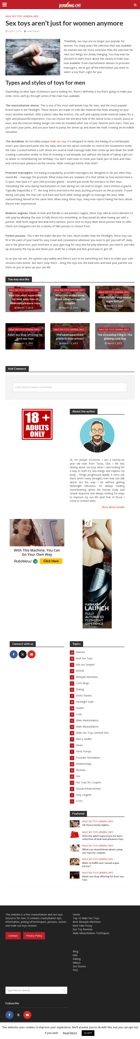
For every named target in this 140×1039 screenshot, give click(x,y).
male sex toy (58, 141)
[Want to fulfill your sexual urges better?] (74, 861)
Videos (77, 962)
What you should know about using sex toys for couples (70, 299)
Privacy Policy (34, 935)
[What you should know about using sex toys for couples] (74, 847)
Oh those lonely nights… (96, 824)
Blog (75, 951)
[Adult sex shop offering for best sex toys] (74, 874)
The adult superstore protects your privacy (70, 336)
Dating (77, 959)
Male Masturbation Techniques (91, 933)
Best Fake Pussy (82, 925)
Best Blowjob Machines (87, 921)
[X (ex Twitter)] (23, 654)
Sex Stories (79, 966)
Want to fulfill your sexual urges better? (114, 299)
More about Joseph (113, 507)
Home (76, 914)
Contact (13, 935)
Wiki (75, 955)
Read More (70, 1033)
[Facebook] (14, 654)
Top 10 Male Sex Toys (86, 918)
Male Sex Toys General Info (22, 16)
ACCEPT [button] (88, 1033)
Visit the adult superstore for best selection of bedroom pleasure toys (25, 299)
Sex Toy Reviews (83, 929)
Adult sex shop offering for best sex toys (25, 336)
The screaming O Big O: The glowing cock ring (114, 336)
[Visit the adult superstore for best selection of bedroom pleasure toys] (74, 834)
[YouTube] (32, 654)
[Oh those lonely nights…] (74, 823)
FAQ (75, 970)
